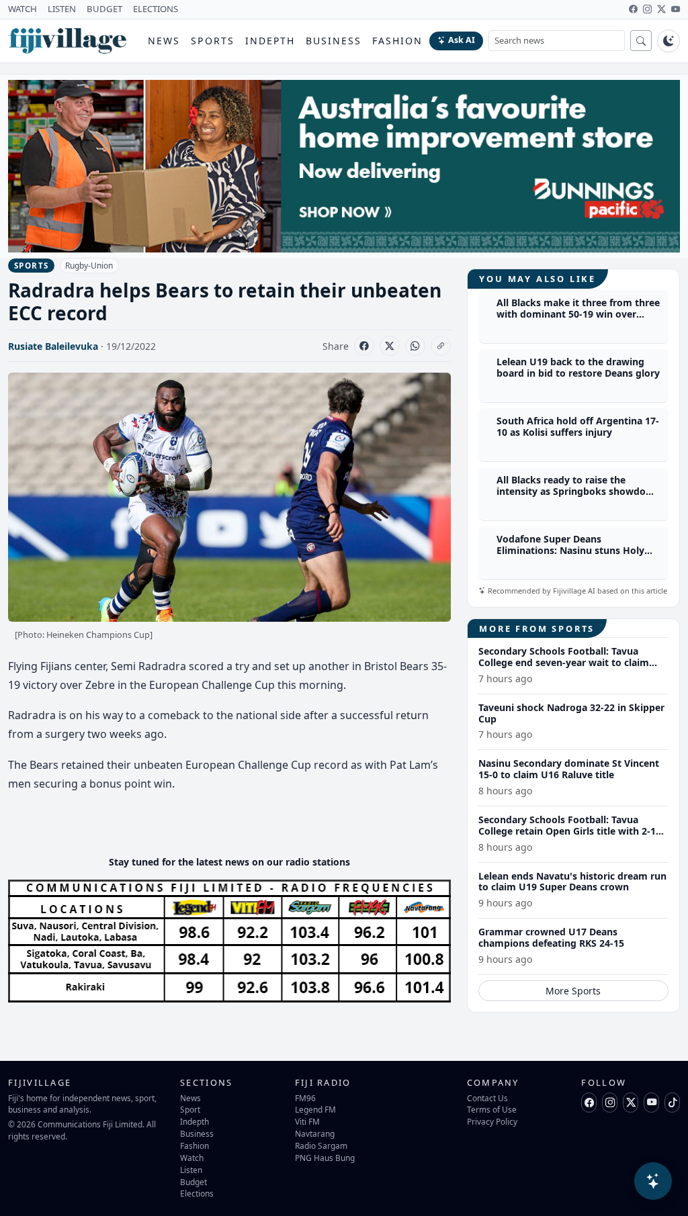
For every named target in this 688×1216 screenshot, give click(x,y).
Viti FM (307, 1121)
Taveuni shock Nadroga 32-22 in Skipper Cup (571, 713)
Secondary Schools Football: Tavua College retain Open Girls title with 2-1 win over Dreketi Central (567, 831)
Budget (193, 1181)
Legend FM (315, 1109)
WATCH (22, 9)
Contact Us (487, 1097)
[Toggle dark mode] (668, 41)
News (164, 40)
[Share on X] (390, 346)
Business (333, 40)
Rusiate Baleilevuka (53, 346)
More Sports (573, 990)
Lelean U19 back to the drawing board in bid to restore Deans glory (578, 367)
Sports (212, 40)
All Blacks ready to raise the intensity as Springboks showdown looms (578, 491)
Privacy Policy (492, 1121)
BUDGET (104, 9)
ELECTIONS (155, 9)
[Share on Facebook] (364, 346)
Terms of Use (492, 1109)
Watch (192, 1157)
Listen (191, 1169)
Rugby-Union (89, 265)
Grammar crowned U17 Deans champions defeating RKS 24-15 (551, 937)
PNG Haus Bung (325, 1157)
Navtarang (315, 1133)
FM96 (305, 1097)
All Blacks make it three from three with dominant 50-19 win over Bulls (578, 314)
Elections (197, 1193)
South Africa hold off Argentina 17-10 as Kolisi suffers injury (578, 426)
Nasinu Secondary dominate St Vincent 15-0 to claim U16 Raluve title (568, 769)
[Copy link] (441, 346)
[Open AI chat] (653, 1181)
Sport (190, 1109)
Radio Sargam (321, 1145)
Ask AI (461, 40)
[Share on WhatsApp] (415, 346)
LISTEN (62, 9)
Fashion (397, 40)
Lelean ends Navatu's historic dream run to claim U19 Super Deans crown (572, 882)
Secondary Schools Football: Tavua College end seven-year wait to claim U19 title (563, 662)
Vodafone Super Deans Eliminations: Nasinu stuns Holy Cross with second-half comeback (574, 550)
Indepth (270, 40)
